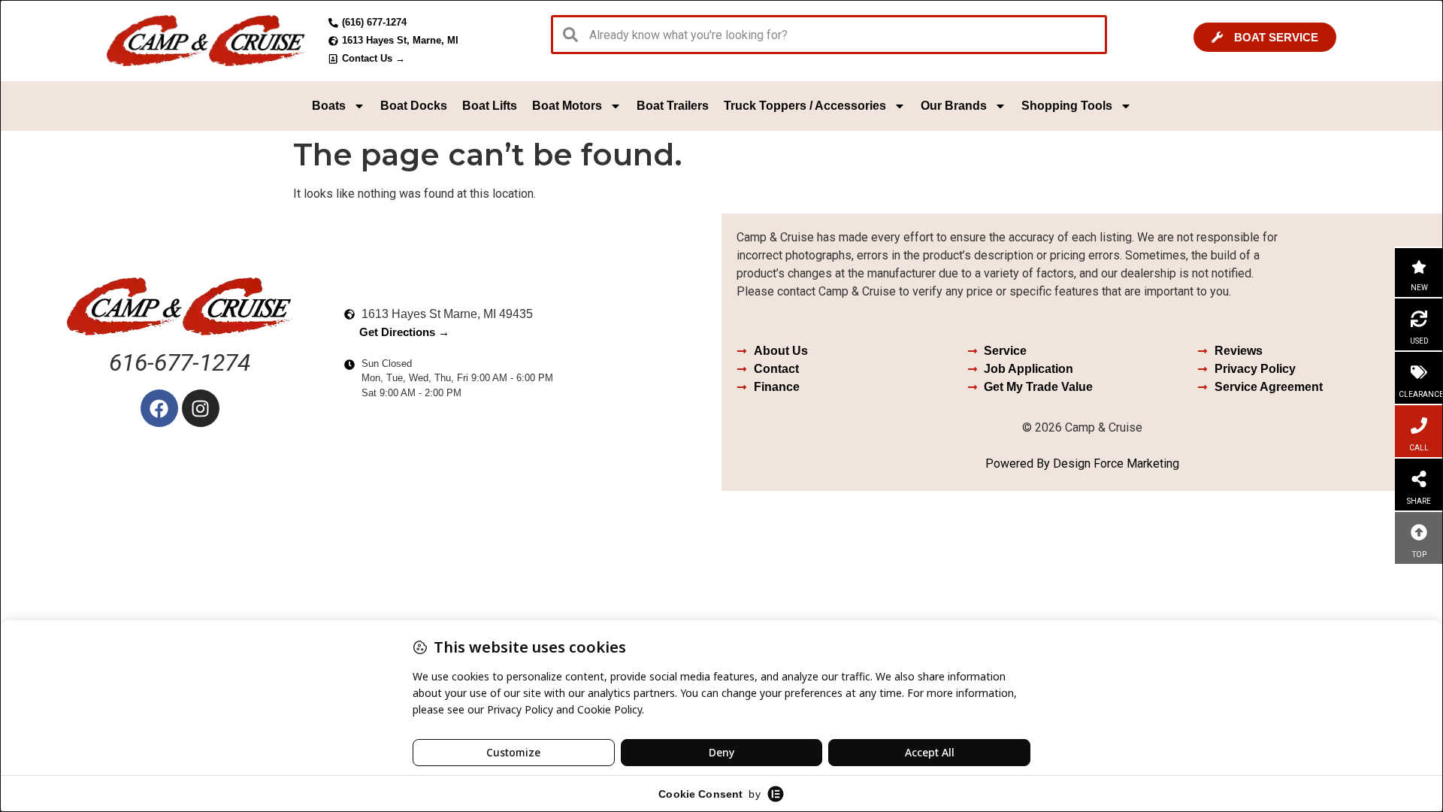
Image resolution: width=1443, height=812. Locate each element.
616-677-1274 (179, 362)
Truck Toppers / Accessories (805, 105)
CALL (1419, 448)
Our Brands (954, 105)
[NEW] (1419, 267)
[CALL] (1418, 425)
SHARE (1419, 501)
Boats (329, 105)
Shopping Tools (1066, 105)
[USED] (1418, 318)
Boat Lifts (489, 105)
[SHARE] (1418, 478)
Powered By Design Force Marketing (1082, 463)
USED (1419, 341)
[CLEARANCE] (1418, 372)
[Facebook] (159, 408)
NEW (1419, 287)
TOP (1419, 554)
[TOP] (1418, 532)
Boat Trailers (673, 105)
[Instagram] (200, 408)
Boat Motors (567, 105)
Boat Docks (413, 105)
